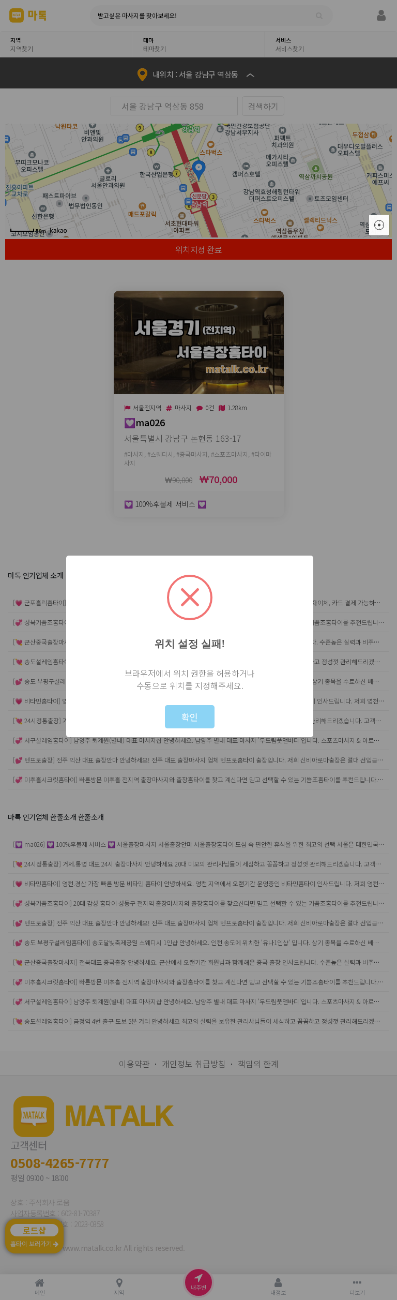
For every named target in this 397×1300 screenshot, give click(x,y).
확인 (189, 716)
